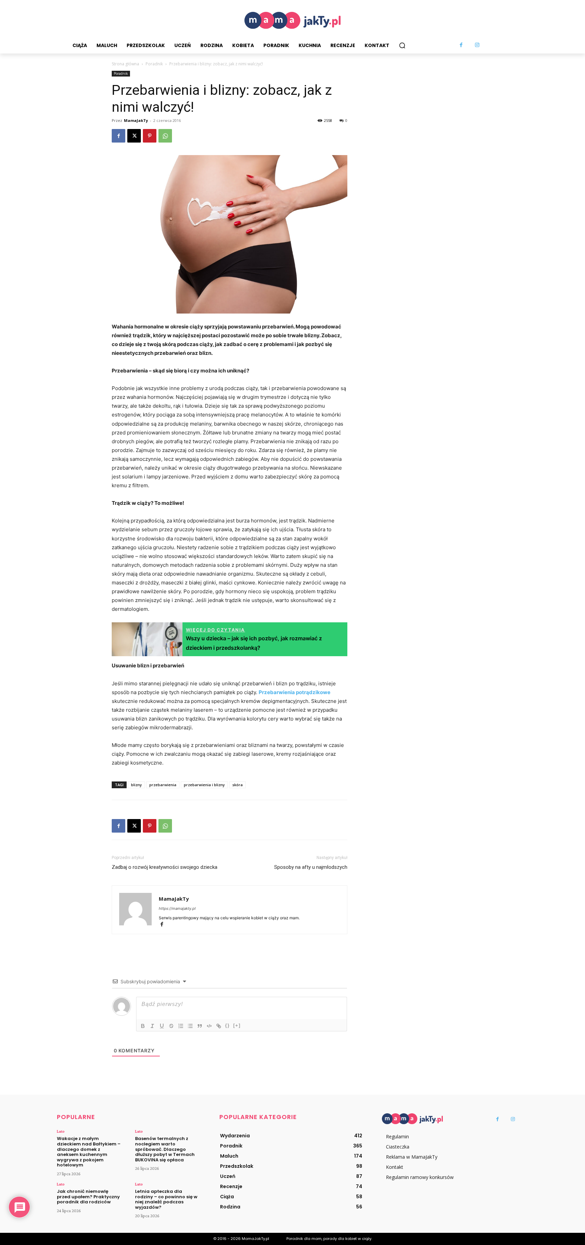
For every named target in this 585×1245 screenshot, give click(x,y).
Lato (60, 1131)
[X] (134, 136)
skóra (237, 784)
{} (227, 1025)
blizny (136, 784)
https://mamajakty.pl (177, 908)
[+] (237, 1025)
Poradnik (154, 64)
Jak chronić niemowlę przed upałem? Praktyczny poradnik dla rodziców (88, 1196)
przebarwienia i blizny (204, 784)
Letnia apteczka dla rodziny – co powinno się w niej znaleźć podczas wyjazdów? (166, 1199)
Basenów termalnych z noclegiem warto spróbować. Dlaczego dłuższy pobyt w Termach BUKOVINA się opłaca (165, 1149)
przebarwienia (162, 784)
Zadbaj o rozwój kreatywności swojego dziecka (164, 867)
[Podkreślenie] (162, 1026)
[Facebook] (461, 45)
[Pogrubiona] (143, 1026)
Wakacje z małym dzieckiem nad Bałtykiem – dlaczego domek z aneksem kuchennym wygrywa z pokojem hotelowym (89, 1151)
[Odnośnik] (218, 1026)
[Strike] (171, 1026)
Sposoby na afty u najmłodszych (310, 867)
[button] (402, 45)
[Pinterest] (149, 136)
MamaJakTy (136, 120)
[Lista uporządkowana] (181, 1026)
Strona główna (125, 64)
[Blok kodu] (209, 1026)
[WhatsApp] (165, 136)
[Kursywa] (152, 1026)
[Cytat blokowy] (199, 1026)
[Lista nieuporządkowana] (190, 1026)
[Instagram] (477, 45)
